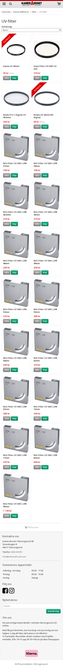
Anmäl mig (53, 611)
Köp (14, 78)
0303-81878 (16, 552)
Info (7, 78)
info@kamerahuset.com (14, 556)
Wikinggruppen (40, 664)
